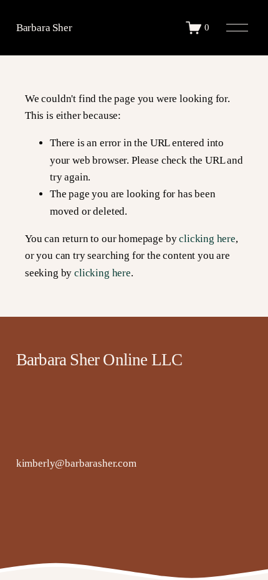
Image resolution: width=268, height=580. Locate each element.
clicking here (207, 239)
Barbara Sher (44, 28)
